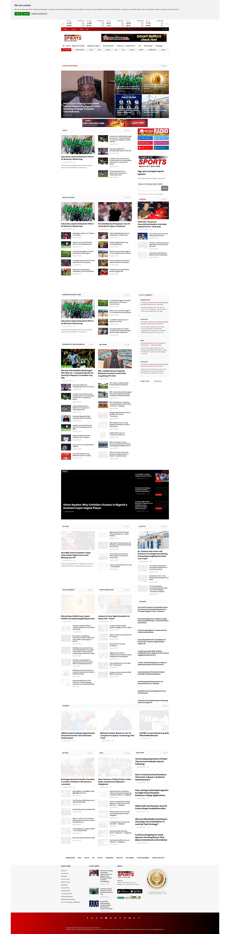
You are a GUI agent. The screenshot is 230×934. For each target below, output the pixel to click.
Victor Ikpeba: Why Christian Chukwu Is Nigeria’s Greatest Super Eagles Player (95, 506)
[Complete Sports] (72, 38)
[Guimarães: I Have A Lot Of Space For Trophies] (66, 235)
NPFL (99, 50)
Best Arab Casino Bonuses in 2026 (84, 838)
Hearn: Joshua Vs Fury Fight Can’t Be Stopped (121, 635)
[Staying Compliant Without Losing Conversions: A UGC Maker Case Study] (66, 628)
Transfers (120, 46)
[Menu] (64, 45)
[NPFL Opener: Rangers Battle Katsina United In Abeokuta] (103, 385)
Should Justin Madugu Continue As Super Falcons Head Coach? (142, 489)
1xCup (91, 50)
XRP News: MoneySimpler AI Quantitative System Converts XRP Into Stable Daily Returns (83, 662)
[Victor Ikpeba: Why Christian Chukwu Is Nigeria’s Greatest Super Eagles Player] (96, 493)
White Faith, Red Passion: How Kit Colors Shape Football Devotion (151, 807)
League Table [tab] (144, 381)
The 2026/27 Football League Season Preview (143, 475)
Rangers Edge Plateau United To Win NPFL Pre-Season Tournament (120, 414)
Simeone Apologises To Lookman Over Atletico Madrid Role (152, 631)
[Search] (166, 29)
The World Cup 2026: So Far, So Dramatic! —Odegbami (120, 841)
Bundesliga (152, 50)
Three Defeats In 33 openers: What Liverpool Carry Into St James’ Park (119, 555)
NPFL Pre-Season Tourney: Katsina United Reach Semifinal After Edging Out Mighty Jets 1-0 (120, 444)
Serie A (141, 50)
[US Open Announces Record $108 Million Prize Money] (103, 674)
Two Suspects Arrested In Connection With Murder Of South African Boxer (158, 567)
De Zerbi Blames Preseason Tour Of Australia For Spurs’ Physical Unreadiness (114, 225)
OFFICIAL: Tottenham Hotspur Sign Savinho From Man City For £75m (159, 244)
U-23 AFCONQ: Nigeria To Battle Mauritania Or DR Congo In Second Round (83, 252)
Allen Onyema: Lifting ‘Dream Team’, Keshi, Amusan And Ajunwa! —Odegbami (115, 781)
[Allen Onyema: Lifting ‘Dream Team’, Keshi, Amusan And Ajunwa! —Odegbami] (115, 767)
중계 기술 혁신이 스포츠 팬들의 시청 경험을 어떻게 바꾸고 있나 (83, 792)
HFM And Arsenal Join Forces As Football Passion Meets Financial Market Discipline (83, 672)
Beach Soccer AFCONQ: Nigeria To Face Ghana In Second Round (120, 252)
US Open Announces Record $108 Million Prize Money (120, 673)
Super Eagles (80, 50)
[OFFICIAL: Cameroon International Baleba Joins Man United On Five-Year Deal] (153, 210)
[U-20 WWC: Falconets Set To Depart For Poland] (103, 322)
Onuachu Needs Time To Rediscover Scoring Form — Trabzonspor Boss (118, 173)
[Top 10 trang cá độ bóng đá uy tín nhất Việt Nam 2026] (66, 802)
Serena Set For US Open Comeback (117, 645)
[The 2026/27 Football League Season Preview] (162, 477)
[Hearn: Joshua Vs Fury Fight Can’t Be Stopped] (103, 637)
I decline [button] (25, 13)
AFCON (108, 50)
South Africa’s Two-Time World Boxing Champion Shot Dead (159, 577)
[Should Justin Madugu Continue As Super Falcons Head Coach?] (162, 491)
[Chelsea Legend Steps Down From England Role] (103, 244)
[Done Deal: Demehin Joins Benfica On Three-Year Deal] (66, 456)
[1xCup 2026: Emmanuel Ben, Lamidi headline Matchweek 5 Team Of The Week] (128, 106)
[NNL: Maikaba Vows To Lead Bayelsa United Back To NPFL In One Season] (103, 425)
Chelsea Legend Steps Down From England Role (119, 243)
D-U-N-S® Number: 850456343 (70, 902)
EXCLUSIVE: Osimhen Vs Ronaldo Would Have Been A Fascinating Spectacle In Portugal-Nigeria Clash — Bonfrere (152, 609)
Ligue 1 (163, 50)
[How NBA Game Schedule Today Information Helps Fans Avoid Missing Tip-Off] (78, 540)
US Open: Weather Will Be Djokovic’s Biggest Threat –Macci (121, 626)
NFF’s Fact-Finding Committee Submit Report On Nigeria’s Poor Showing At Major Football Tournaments (82, 107)
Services (73, 29)
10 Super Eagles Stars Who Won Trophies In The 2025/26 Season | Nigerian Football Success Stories (144, 505)
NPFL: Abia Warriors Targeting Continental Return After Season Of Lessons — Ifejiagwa (120, 404)
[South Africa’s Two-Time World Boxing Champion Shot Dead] (143, 578)
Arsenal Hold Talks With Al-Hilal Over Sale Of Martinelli (158, 254)
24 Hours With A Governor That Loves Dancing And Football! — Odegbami (120, 813)
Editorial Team (65, 882)
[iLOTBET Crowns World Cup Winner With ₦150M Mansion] (157, 720)
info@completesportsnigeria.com (126, 882)
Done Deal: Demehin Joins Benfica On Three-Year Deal (82, 454)
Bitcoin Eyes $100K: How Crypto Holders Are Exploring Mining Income (155, 87)
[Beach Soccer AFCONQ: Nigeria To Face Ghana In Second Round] (103, 253)
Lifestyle (119, 858)
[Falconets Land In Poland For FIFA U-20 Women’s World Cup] (128, 82)
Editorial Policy (65, 891)
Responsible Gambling (68, 899)
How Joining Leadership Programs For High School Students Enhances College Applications (151, 793)
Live (139, 46)
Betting (65, 29)
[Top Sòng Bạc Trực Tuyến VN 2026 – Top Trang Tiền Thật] (66, 831)
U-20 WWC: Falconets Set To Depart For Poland (119, 320)
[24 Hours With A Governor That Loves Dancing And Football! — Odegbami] (103, 814)
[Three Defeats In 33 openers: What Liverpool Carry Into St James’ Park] (103, 556)
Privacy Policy (65, 888)
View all (163, 66)
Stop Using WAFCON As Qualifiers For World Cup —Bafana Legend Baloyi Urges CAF (152, 642)
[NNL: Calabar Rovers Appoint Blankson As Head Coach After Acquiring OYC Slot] (115, 358)
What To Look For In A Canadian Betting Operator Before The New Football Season (84, 820)
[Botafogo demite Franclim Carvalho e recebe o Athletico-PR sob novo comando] (78, 767)
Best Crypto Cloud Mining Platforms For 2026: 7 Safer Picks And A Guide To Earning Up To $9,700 (83, 638)
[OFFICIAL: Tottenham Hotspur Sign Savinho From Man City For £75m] (143, 245)
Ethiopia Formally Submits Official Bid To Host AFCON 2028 (83, 270)
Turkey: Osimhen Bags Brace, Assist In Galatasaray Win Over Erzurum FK (152, 664)
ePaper (82, 29)
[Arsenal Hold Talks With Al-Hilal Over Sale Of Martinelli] (143, 255)
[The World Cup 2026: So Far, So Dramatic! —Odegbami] (103, 842)
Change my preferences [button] (39, 13)
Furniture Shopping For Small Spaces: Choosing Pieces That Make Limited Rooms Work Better (151, 837)
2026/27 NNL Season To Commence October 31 (117, 434)
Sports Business (143, 858)
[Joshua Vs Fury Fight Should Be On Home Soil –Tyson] (115, 604)
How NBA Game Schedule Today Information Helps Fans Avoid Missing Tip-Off (76, 555)
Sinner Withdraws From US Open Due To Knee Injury (120, 664)
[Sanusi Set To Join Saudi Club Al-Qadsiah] (66, 447)
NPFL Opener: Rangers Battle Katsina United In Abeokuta (119, 384)
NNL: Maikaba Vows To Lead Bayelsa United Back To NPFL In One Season (120, 424)
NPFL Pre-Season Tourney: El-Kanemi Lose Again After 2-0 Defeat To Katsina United (119, 454)
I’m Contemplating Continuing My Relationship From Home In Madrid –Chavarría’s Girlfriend (158, 588)
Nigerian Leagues (93, 46)
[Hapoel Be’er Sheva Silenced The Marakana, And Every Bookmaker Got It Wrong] (103, 545)
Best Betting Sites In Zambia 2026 (84, 809)
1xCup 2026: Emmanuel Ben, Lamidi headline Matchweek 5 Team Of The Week (128, 110)
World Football (108, 46)
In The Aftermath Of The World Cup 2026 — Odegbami (120, 823)
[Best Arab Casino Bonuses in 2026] (66, 840)
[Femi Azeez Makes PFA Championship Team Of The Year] (103, 151)
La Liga (132, 50)
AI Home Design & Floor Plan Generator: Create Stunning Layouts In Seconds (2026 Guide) (83, 682)
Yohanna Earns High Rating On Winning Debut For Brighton (153, 702)
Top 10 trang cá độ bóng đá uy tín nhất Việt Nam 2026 (84, 801)
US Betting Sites (158, 858)
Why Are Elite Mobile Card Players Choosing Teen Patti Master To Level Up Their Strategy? (151, 822)
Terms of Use (65, 879)
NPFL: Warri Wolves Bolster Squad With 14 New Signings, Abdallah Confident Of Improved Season (121, 394)
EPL (124, 50)
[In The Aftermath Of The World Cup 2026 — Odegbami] (103, 824)
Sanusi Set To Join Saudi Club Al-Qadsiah (83, 445)
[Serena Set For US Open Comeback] (103, 646)
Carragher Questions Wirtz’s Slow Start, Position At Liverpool (84, 261)
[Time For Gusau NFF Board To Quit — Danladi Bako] (103, 567)
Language (159, 46)
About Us (64, 870)
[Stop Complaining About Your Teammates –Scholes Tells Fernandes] (103, 235)
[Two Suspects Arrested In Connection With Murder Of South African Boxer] (143, 568)
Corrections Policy (66, 893)
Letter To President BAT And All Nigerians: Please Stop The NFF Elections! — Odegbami (120, 803)
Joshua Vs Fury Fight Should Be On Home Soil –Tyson (114, 617)
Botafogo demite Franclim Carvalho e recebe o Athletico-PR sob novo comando (78, 781)
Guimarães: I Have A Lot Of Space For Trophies (84, 234)
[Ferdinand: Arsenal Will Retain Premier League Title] (103, 272)
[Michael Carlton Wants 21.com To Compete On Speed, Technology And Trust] (118, 720)
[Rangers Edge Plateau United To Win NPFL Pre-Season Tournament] (103, 414)
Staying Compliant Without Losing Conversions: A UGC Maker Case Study (84, 627)
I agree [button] (18, 13)
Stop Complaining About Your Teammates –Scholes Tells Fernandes (119, 234)
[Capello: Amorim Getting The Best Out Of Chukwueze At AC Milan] (66, 244)
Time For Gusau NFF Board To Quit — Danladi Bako (121, 566)
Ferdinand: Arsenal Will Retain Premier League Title (119, 270)
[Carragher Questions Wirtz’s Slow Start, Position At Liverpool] (66, 262)
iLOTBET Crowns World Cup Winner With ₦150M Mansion (155, 734)
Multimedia (148, 46)
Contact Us (64, 873)
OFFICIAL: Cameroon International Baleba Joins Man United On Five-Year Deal (152, 224)
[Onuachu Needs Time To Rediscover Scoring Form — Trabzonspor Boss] (103, 173)
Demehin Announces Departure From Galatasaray (152, 692)
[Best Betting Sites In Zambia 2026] (66, 811)
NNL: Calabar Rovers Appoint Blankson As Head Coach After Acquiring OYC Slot (112, 373)
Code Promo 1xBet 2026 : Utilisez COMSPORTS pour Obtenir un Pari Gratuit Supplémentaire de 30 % (153, 653)
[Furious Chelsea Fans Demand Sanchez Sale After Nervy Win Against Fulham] (103, 262)
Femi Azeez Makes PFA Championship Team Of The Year (120, 150)
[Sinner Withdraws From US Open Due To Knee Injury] (103, 665)
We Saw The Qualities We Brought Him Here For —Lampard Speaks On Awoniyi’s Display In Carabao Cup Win (121, 139)
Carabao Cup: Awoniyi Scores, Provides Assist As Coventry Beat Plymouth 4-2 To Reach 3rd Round (120, 161)
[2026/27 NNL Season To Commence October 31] (103, 435)
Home (68, 46)
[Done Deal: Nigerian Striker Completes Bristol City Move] (66, 418)
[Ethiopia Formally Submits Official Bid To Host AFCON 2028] (66, 272)
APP (87, 29)
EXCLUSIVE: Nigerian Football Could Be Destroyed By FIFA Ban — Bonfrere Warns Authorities (121, 330)
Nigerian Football (78, 46)
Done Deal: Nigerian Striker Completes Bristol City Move (82, 417)
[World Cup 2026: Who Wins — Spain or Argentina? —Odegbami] (103, 833)
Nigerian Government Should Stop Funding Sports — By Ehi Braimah (119, 534)
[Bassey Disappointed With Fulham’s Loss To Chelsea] (66, 438)
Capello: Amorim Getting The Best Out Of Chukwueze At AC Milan (82, 243)
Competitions (130, 46)
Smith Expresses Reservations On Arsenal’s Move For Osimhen (150, 683)
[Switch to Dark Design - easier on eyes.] (163, 29)
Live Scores (66, 50)
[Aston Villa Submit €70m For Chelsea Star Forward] (143, 236)
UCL (116, 50)
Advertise (64, 876)
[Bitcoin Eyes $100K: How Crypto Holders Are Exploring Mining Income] (155, 82)
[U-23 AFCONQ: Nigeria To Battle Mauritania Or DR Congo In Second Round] (66, 253)
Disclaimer (64, 885)
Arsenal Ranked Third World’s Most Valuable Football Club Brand (151, 673)
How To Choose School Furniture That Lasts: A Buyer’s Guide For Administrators (150, 777)
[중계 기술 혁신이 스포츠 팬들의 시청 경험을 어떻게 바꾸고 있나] (66, 793)
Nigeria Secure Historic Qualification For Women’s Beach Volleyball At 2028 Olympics (121, 654)
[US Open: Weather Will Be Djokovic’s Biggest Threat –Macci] (103, 628)
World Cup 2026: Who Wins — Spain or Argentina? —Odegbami (120, 832)
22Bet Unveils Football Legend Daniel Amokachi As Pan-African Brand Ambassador (78, 735)
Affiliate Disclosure (67, 896)
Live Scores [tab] (158, 381)
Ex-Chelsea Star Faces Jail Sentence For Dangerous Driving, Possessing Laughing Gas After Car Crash (155, 109)
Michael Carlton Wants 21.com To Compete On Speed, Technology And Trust (117, 735)
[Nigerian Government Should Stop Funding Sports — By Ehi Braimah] (103, 534)
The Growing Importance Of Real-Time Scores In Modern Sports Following (151, 761)
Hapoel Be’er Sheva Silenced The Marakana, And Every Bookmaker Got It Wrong (120, 545)
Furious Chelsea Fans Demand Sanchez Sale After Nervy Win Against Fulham (119, 261)
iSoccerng (130, 858)
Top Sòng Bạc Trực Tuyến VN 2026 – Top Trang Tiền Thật (84, 829)
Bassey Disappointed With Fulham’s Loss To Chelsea (81, 436)
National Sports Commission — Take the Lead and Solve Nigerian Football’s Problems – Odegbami (120, 793)
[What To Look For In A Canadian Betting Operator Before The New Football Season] (66, 820)
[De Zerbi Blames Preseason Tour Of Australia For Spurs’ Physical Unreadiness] (115, 211)
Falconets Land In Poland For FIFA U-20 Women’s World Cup (128, 88)
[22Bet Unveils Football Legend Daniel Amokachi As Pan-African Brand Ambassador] (79, 720)
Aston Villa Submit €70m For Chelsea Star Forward (158, 234)
